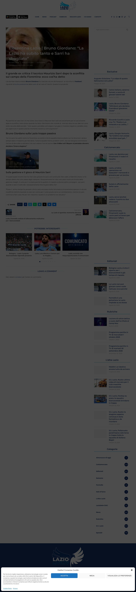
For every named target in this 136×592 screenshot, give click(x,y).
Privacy (15, 588)
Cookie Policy (7, 588)
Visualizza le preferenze (120, 576)
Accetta (64, 576)
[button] (132, 570)
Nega (92, 576)
